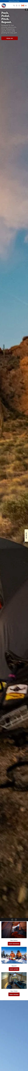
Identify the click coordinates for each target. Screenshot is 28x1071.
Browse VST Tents (19, 42)
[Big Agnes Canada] (3, 5)
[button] (16, 5)
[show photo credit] (26, 9)
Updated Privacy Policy (14, 1)
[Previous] (12, 919)
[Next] (15, 919)
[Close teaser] (24, 542)
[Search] (14, 5)
